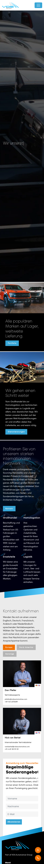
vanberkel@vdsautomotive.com (17, 746)
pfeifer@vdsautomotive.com (16, 699)
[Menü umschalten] (38, 5)
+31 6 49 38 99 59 (12, 749)
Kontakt (9, 508)
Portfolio (12, 343)
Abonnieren (13, 821)
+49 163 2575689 (11, 701)
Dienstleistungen (16, 431)
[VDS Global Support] (10, 5)
